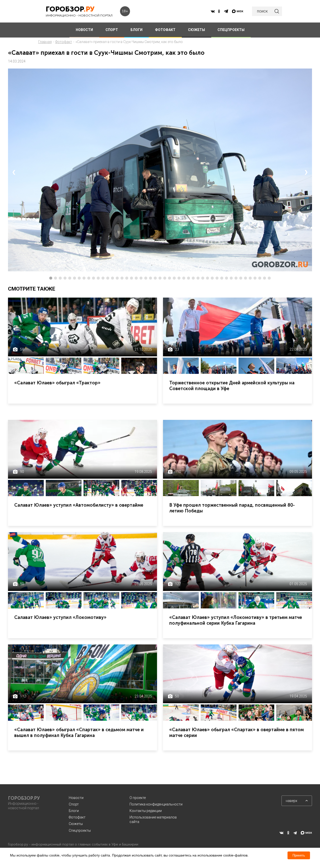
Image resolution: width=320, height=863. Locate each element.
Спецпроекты (80, 830)
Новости (76, 798)
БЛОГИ (136, 30)
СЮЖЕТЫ (196, 30)
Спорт (74, 804)
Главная (45, 42)
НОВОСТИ (84, 30)
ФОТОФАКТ (165, 30)
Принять (298, 855)
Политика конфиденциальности (156, 804)
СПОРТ (112, 30)
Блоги (74, 811)
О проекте (138, 798)
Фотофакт (63, 42)
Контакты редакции (146, 811)
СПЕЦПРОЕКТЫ (231, 30)
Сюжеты (76, 824)
